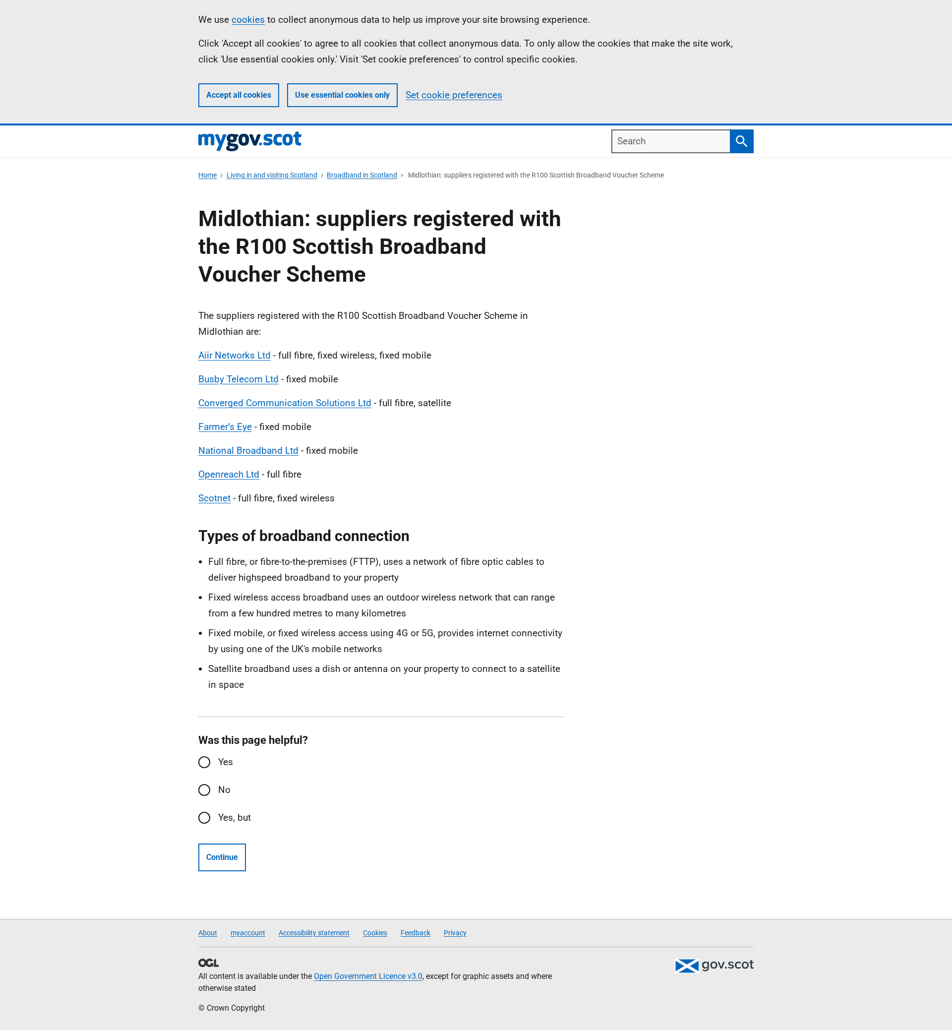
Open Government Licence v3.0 (368, 976)
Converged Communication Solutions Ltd (284, 403)
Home (207, 175)
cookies (248, 19)
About (207, 933)
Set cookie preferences (454, 95)
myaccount (248, 933)
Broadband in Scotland (362, 175)
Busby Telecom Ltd (238, 379)
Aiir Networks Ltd (234, 355)
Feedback (415, 933)
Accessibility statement (314, 933)
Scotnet (214, 498)
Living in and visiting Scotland (272, 175)
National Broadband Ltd (248, 450)
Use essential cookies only (342, 95)
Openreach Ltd (228, 474)
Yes (225, 762)
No (224, 789)
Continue (222, 857)
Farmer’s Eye (225, 426)
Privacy (455, 933)
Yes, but (234, 817)
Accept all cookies (238, 95)
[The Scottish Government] (714, 966)
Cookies (375, 933)
